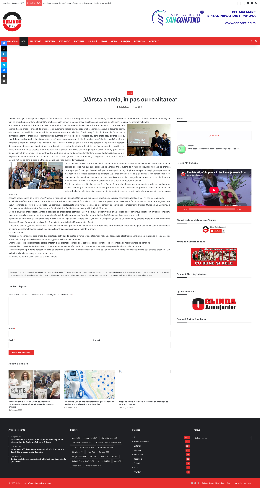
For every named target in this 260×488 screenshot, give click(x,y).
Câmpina (77, 452)
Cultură (92, 41)
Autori (229, 483)
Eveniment (64, 41)
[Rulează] (180, 209)
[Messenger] (4, 70)
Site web (96, 340)
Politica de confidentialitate (213, 483)
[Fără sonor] (243, 209)
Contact (154, 41)
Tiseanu (76, 466)
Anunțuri (125, 41)
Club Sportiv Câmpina (82, 443)
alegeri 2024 (90, 438)
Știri (23, 41)
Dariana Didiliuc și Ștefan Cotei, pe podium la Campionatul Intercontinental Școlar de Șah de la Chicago (31, 404)
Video (114, 41)
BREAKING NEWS (141, 441)
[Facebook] (4, 43)
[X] (4, 48)
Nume (12, 329)
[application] (214, 190)
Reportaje (35, 41)
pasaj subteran (79, 456)
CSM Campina (105, 447)
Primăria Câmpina (109, 456)
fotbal (91, 452)
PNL (93, 456)
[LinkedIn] (4, 54)
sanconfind (104, 461)
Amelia (191, 146)
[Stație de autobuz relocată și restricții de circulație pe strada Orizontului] (144, 384)
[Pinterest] (4, 59)
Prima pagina (11, 41)
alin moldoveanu (109, 438)
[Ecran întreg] (248, 209)
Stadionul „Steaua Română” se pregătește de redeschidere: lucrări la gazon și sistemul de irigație (84, 3)
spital (117, 461)
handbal (104, 452)
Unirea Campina (93, 466)
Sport (104, 41)
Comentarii (214, 135)
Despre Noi (139, 41)
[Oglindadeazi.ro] (12, 22)
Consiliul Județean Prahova (108, 443)
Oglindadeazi (124, 107)
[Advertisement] (130, 68)
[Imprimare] (4, 81)
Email (12, 340)
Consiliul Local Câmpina (83, 447)
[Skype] (4, 65)
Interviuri (50, 41)
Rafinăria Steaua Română (83, 461)
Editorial (79, 41)
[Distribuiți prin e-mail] (4, 76)
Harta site (238, 483)
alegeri (76, 438)
